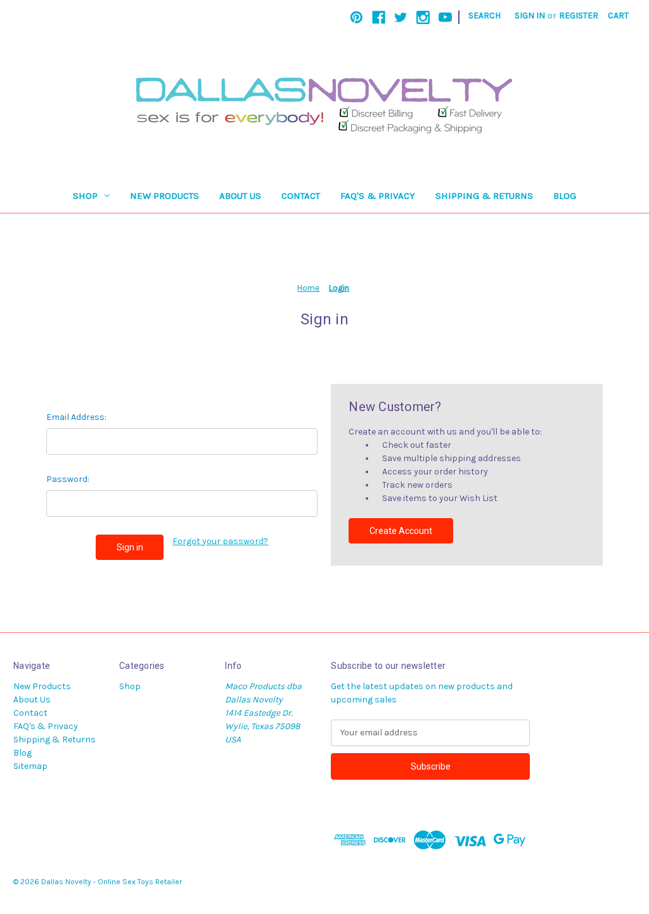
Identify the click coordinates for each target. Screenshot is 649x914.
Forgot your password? (220, 541)
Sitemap (30, 766)
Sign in (530, 15)
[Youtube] (445, 17)
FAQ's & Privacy (377, 195)
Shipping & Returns (484, 195)
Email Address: (76, 417)
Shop (85, 195)
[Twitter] (401, 17)
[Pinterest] (356, 17)
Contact (300, 195)
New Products (164, 195)
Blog (564, 195)
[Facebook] (378, 17)
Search (484, 15)
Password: (67, 479)
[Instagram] (423, 17)
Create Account (400, 531)
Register (578, 15)
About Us (240, 195)
